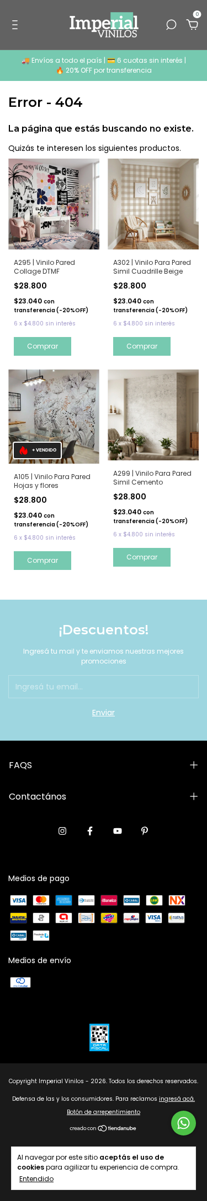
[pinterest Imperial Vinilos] (144, 831)
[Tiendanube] (103, 1129)
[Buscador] (171, 25)
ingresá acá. (177, 1099)
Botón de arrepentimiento (103, 1112)
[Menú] (16, 25)
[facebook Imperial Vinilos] (90, 831)
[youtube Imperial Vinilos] (117, 831)
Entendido (36, 1178)
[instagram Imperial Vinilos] (62, 831)
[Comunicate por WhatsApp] (183, 1123)
